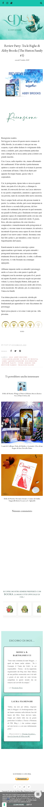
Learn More (18, 805)
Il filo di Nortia (29, 359)
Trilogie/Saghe (26, 365)
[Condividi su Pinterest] (20, 351)
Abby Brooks (20, 357)
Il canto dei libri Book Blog (16, 791)
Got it (29, 805)
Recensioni (31, 361)
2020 (11, 357)
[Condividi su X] (15, 351)
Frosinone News (17, 688)
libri (4, 361)
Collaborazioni (10, 359)
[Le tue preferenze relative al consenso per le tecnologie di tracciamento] (4, 804)
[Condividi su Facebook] (11, 351)
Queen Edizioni (16, 361)
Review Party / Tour (13, 363)
